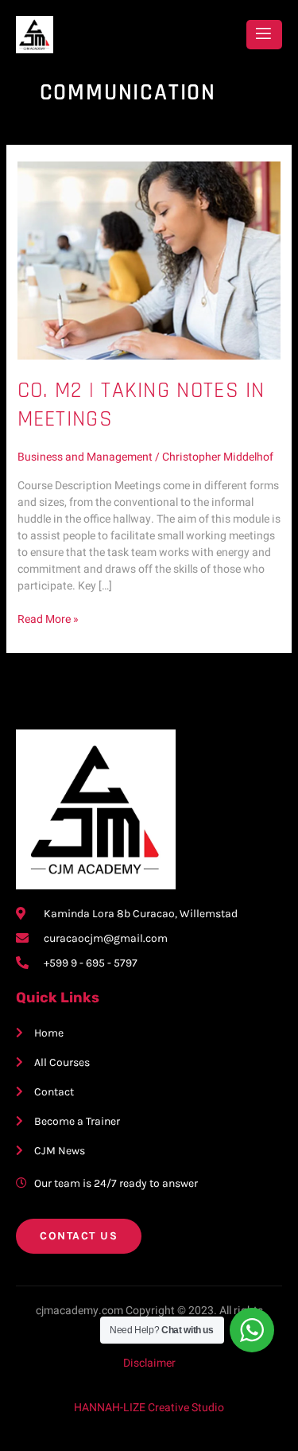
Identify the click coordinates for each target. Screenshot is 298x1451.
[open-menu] (264, 34)
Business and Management (85, 457)
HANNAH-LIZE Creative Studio (149, 1407)
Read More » (48, 619)
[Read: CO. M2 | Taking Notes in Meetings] (149, 259)
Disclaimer (149, 1363)
